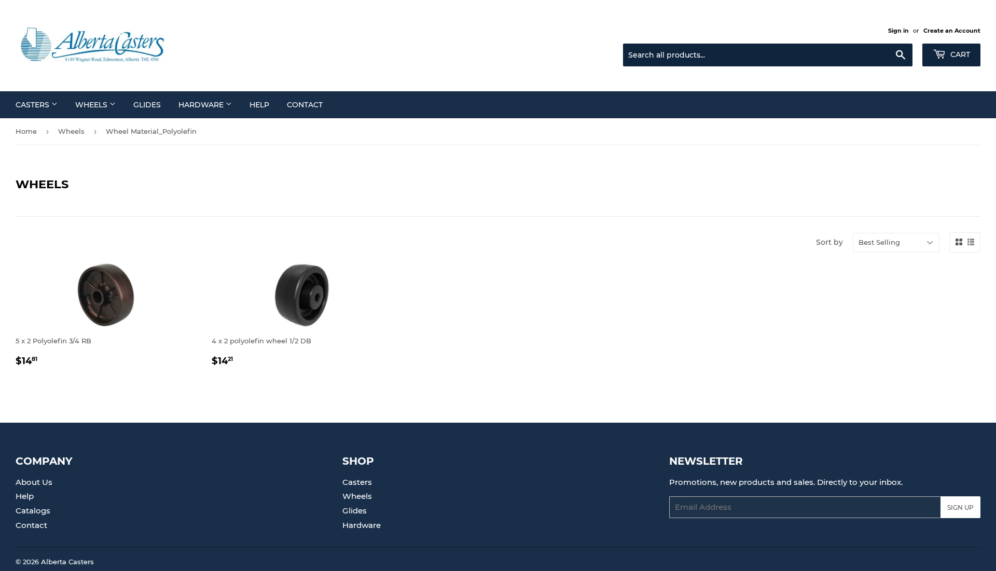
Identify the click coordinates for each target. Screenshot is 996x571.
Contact (305, 104)
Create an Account (951, 30)
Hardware (202, 104)
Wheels (92, 104)
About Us (34, 482)
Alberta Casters (67, 562)
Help (259, 104)
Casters (33, 104)
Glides (147, 104)
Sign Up (960, 507)
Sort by (829, 242)
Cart (959, 54)
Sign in (898, 30)
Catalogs (33, 511)
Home (26, 131)
